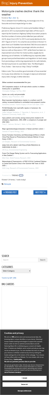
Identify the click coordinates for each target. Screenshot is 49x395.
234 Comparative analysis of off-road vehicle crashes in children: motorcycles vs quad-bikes (23, 88)
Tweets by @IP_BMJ (9, 278)
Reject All (24, 384)
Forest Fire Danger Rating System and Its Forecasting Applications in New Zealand (24, 154)
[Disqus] (24, 225)
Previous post (11, 192)
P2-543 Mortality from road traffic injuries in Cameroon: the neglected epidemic (21, 109)
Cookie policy (18, 359)
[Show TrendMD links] (46, 175)
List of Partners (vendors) (12, 372)
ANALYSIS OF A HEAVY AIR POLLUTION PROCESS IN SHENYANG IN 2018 (21, 146)
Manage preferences (24, 391)
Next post (39, 192)
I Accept (24, 378)
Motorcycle (7, 184)
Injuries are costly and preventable (13, 94)
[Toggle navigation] (44, 3)
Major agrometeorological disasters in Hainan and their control (22, 129)
